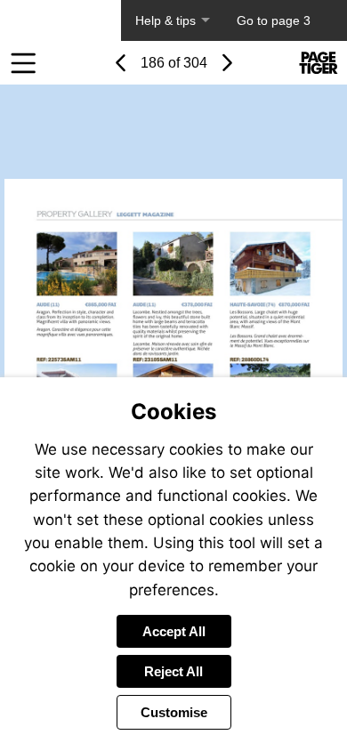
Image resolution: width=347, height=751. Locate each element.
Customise (174, 712)
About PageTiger (60, 20)
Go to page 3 (274, 20)
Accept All (174, 631)
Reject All (173, 671)
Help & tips (165, 20)
